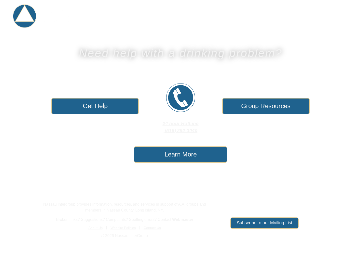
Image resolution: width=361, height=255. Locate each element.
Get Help (177, 16)
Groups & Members (221, 16)
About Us (339, 16)
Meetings (265, 16)
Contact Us (152, 228)
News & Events (299, 16)
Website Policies (123, 228)
